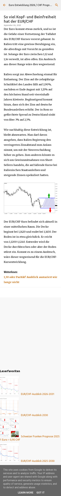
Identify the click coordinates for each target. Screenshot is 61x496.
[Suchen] (56, 5)
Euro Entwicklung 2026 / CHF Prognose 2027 (34, 5)
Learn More (25, 492)
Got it (40, 492)
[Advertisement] (30, 332)
